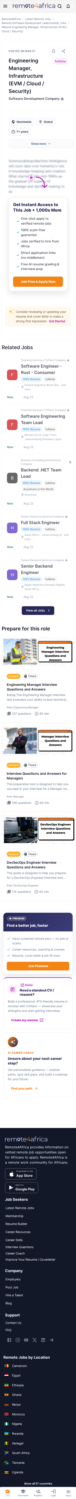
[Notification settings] (68, 6)
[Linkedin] (43, 1340)
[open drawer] (5, 6)
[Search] (59, 6)
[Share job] (63, 51)
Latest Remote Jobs (38, 19)
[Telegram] (51, 1340)
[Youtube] (26, 1340)
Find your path (21, 1088)
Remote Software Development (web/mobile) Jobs (34, 23)
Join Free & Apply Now (38, 282)
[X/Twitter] (34, 1340)
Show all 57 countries (38, 1483)
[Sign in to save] (54, 51)
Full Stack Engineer (40, 522)
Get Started (57, 321)
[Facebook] (9, 1340)
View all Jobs (35, 610)
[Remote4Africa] (26, 1142)
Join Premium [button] (38, 966)
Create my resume (24, 1020)
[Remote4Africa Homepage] (34, 8)
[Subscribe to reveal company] (62, 98)
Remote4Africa (11, 19)
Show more (38, 143)
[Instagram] (18, 1340)
